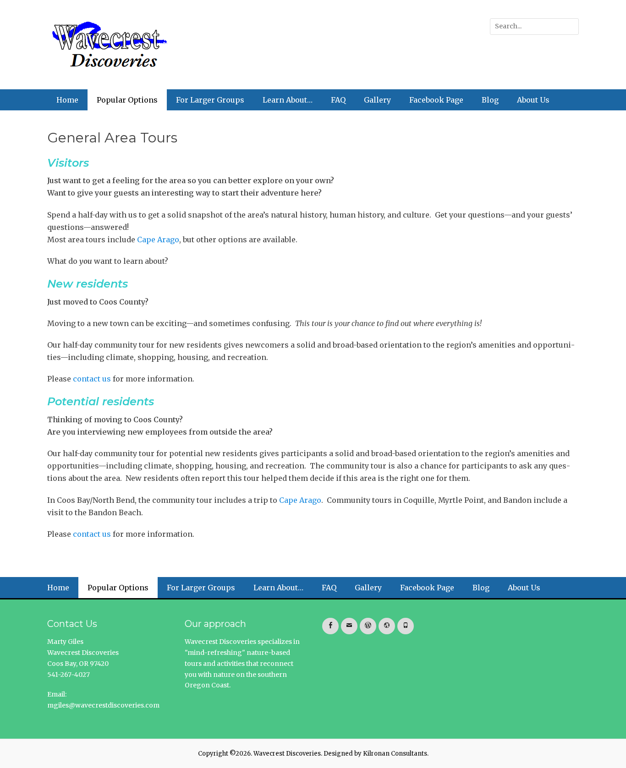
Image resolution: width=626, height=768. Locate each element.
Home (67, 99)
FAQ (338, 99)
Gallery (377, 99)
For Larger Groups (210, 99)
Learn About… (288, 99)
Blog (490, 99)
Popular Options (127, 99)
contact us (92, 378)
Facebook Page (436, 99)
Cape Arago (158, 239)
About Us (533, 99)
